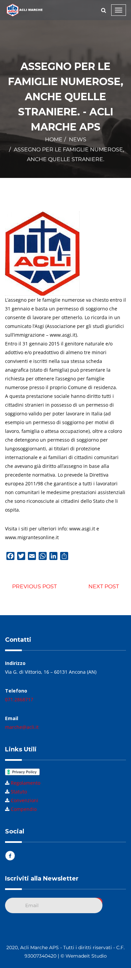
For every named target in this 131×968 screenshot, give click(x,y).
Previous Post (34, 586)
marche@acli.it (22, 727)
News (77, 139)
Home (53, 139)
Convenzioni (24, 800)
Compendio (24, 809)
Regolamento (25, 783)
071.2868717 (19, 699)
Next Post (103, 586)
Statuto (19, 791)
